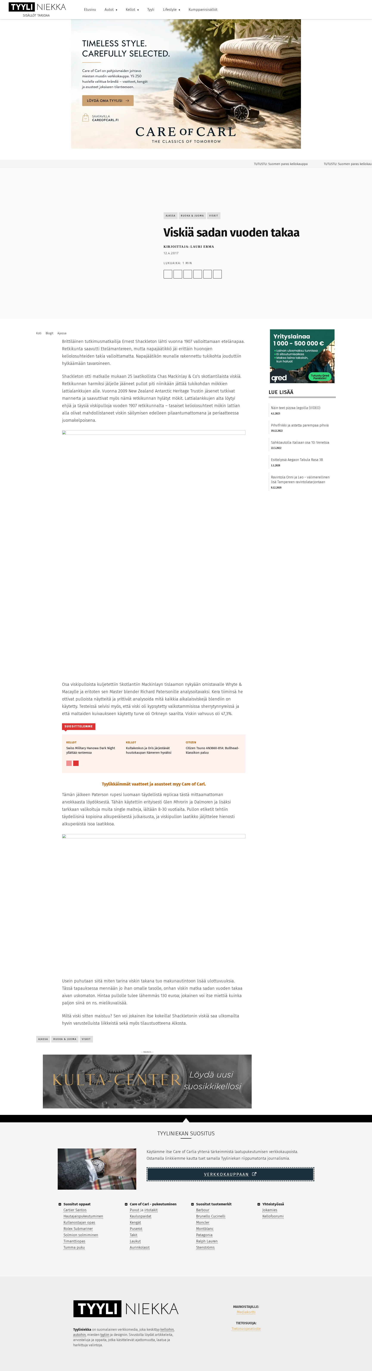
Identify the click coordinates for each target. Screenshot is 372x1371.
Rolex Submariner (78, 1228)
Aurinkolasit (140, 1247)
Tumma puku (74, 1247)
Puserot (136, 1228)
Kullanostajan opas (79, 1222)
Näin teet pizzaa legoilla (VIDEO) (295, 408)
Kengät (135, 1222)
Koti (39, 333)
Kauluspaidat (140, 1216)
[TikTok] (251, 1342)
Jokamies (269, 1210)
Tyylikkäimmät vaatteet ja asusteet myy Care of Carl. (154, 784)
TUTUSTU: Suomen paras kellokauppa (263, 164)
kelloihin (167, 1329)
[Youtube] (260, 1342)
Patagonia (204, 1235)
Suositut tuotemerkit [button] (214, 1204)
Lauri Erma (202, 246)
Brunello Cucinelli (210, 1216)
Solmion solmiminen (81, 1235)
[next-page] (76, 763)
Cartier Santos (75, 1210)
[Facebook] (168, 274)
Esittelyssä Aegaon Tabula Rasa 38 (297, 460)
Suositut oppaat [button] (77, 1204)
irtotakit (151, 1210)
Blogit (49, 333)
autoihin (79, 1335)
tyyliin (104, 1335)
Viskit (213, 215)
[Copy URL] (217, 274)
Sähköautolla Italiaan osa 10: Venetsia (300, 442)
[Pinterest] (187, 274)
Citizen (191, 742)
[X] (178, 274)
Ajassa (170, 215)
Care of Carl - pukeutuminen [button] (153, 1204)
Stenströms (205, 1247)
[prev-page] (69, 763)
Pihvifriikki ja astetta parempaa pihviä (300, 425)
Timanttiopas (74, 1241)
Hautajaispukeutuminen (83, 1216)
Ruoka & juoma (192, 215)
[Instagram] (241, 1342)
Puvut (134, 1210)
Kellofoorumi (273, 1216)
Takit (133, 1235)
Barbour (202, 1210)
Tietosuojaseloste (246, 1328)
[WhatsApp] (197, 274)
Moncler (202, 1222)
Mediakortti (246, 1312)
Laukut (135, 1241)
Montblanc (205, 1228)
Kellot (71, 742)
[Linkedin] (207, 274)
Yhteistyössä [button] (273, 1204)
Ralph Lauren (207, 1241)
